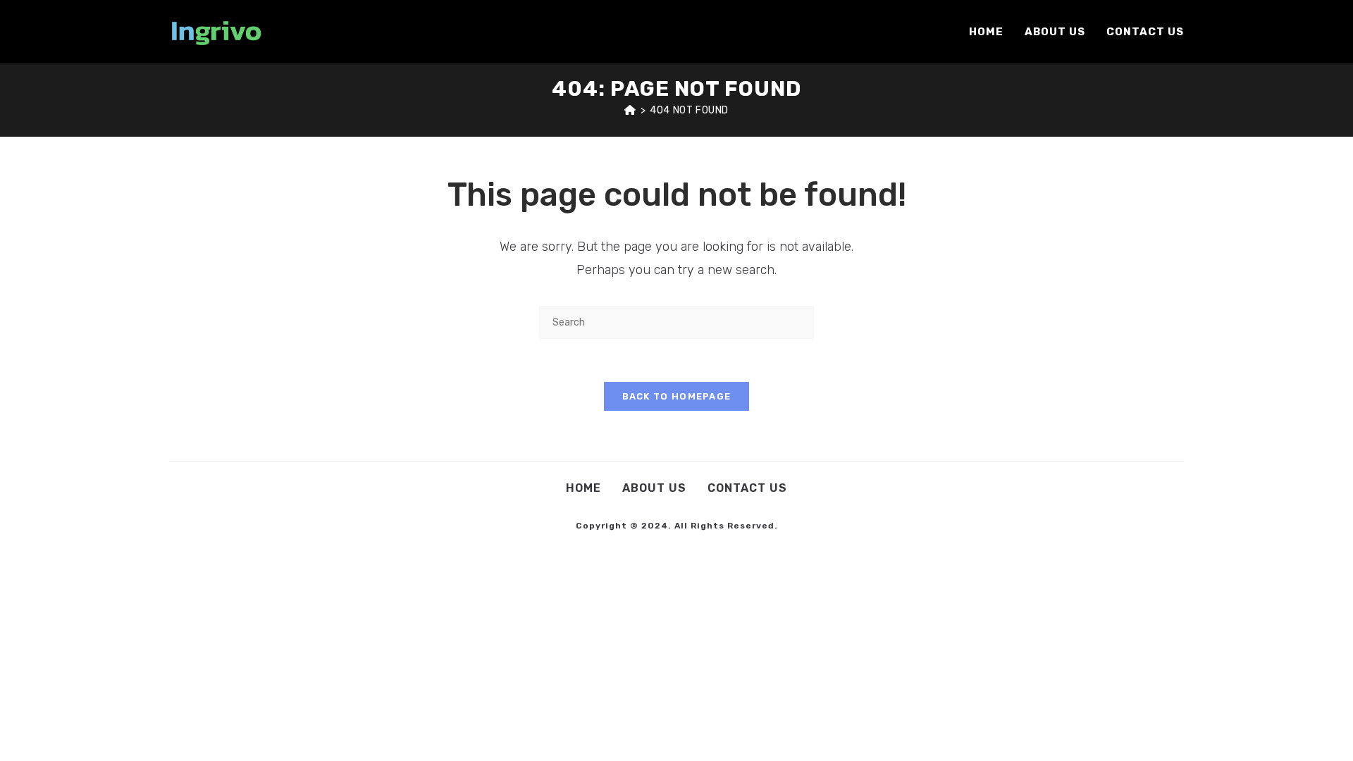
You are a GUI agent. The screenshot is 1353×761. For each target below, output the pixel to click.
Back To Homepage (676, 396)
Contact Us (747, 488)
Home (583, 488)
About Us (654, 488)
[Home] (630, 110)
